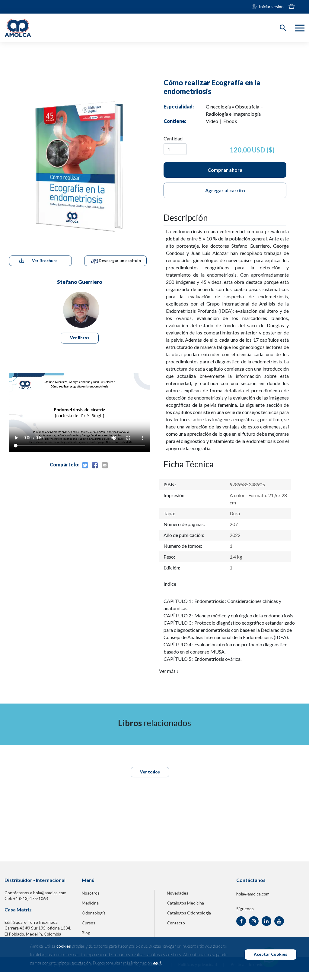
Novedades (177, 892)
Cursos (88, 922)
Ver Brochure (45, 260)
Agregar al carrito (225, 190)
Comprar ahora (225, 170)
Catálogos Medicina (185, 902)
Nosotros (91, 892)
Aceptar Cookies (270, 954)
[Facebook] (94, 465)
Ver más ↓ (169, 671)
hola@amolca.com (252, 893)
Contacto (176, 922)
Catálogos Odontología (189, 912)
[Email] (104, 465)
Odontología (94, 912)
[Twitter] (84, 465)
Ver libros (79, 337)
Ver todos (150, 772)
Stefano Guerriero (79, 282)
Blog (86, 932)
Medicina (90, 902)
